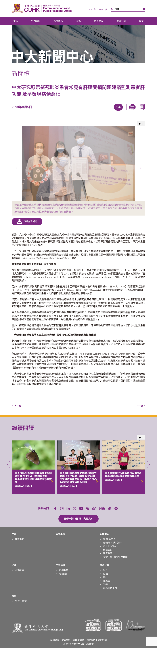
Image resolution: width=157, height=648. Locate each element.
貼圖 (105, 573)
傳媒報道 (107, 549)
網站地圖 (102, 640)
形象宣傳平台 (110, 587)
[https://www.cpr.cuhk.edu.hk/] (57, 8)
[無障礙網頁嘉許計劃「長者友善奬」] (113, 625)
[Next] (140, 168)
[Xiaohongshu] (102, 508)
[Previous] (16, 168)
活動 (78, 21)
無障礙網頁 (78, 640)
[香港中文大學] (26, 8)
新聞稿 (21, 73)
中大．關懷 (21, 601)
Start (140, 124)
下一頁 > (140, 405)
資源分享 (121, 21)
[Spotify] (116, 508)
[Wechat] (87, 508)
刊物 (105, 584)
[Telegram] (114, 111)
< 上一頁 (16, 405)
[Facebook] (93, 111)
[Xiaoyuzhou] (109, 508)
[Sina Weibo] (121, 111)
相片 (105, 570)
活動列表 (19, 570)
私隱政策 (54, 640)
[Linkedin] (100, 111)
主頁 (15, 21)
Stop (142, 124)
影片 (105, 577)
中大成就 (98, 21)
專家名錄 (107, 553)
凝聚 (141, 21)
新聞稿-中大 (109, 539)
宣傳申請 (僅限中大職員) (115, 557)
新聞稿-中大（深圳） (114, 542)
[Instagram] (62, 508)
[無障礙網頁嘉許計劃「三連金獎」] (93, 625)
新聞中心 (58, 21)
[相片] (78, 163)
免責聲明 (66, 640)
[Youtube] (81, 508)
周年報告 (63, 570)
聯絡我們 (91, 640)
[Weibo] (94, 508)
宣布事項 (35, 21)
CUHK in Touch (110, 546)
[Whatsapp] (128, 111)
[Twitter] (107, 111)
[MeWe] (135, 111)
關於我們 (19, 539)
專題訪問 (63, 573)
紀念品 (106, 580)
